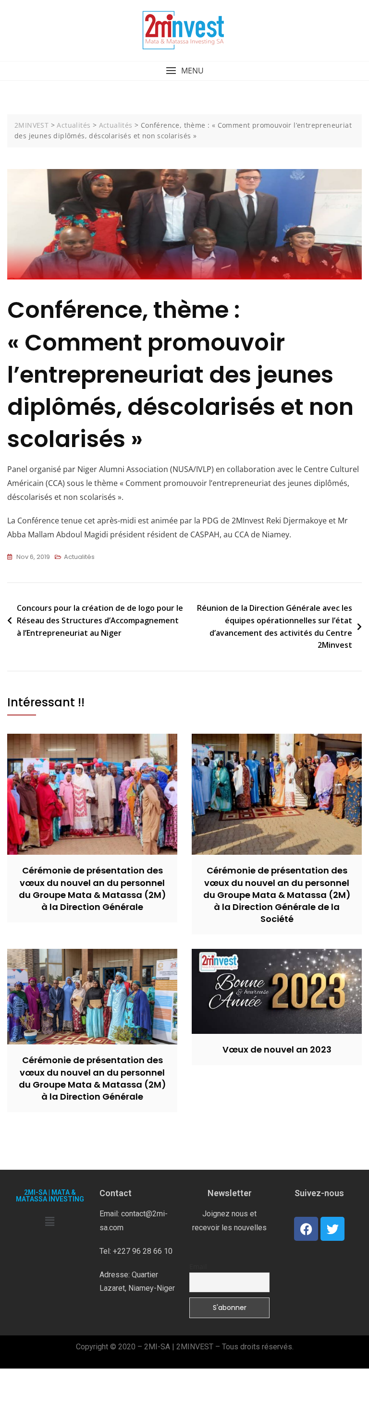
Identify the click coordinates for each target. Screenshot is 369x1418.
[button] (184, 70)
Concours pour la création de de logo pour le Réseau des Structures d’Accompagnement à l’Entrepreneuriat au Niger (100, 620)
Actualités (79, 556)
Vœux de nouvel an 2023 (277, 1049)
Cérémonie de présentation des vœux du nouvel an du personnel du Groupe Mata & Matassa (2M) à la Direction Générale (92, 888)
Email (198, 1266)
